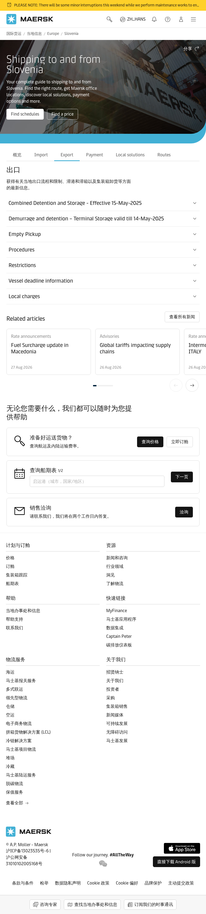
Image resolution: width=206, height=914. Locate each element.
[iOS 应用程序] (182, 848)
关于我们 (114, 680)
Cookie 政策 (98, 883)
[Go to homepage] (29, 19)
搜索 (110, 19)
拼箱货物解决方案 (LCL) (28, 732)
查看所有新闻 (182, 316)
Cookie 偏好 (127, 883)
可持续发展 (117, 723)
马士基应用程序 (121, 619)
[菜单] (193, 19)
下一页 (192, 385)
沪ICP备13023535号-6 (27, 850)
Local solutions (130, 154)
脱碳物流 (14, 783)
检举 (44, 883)
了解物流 (114, 583)
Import (41, 154)
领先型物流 (16, 697)
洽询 (184, 512)
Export (67, 154)
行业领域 (114, 566)
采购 (110, 697)
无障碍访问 (117, 732)
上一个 (176, 385)
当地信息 (34, 33)
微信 (103, 863)
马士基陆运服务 (21, 775)
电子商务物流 (19, 723)
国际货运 (13, 33)
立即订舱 (179, 441)
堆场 (10, 757)
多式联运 (14, 689)
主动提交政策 (181, 883)
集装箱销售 (117, 706)
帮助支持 (168, 19)
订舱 (10, 566)
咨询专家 (48, 904)
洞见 (110, 575)
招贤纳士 (114, 672)
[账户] (181, 19)
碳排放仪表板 (119, 644)
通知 (155, 16)
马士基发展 (117, 740)
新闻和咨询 (117, 557)
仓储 (10, 706)
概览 (17, 154)
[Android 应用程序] (176, 861)
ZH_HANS (136, 19)
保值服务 (14, 792)
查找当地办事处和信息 (95, 904)
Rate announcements (31, 336)
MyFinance (116, 610)
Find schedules (25, 114)
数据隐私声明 (68, 883)
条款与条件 (23, 883)
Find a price (62, 114)
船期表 (12, 583)
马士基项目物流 (21, 749)
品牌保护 (153, 883)
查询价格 (150, 441)
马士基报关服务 (21, 680)
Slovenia (71, 33)
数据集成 (114, 627)
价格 (10, 557)
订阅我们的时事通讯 (153, 904)
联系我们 (14, 627)
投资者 (112, 689)
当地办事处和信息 (23, 610)
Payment (94, 154)
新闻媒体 (114, 714)
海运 (10, 672)
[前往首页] (29, 835)
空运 (10, 714)
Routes (164, 154)
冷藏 (10, 766)
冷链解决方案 (19, 740)
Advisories (109, 336)
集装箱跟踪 (16, 575)
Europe (53, 33)
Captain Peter (119, 636)
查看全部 (14, 802)
